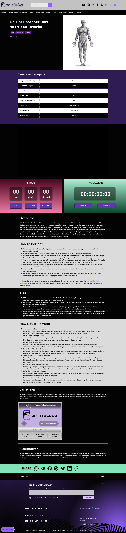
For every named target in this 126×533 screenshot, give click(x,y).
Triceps (74, 85)
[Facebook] (97, 5)
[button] (115, 4)
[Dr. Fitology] (3, 5)
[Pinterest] (56, 468)
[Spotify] (102, 5)
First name (32, 488)
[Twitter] (63, 468)
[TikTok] (93, 5)
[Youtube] (84, 5)
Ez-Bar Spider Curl (74, 105)
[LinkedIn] (69, 468)
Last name (49, 488)
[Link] (76, 468)
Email (64, 488)
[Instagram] (88, 5)
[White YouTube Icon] (26, 521)
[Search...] (50, 5)
